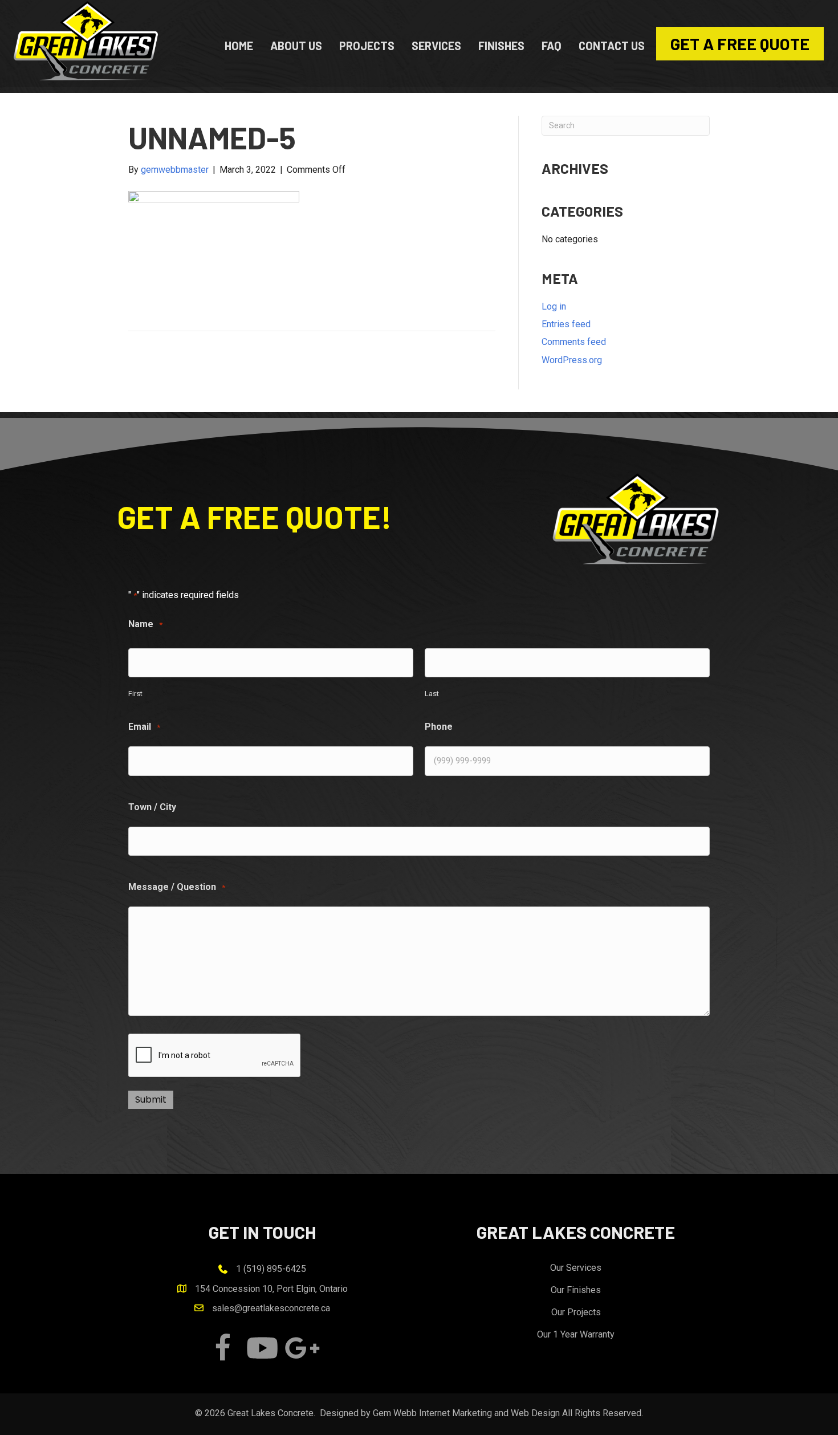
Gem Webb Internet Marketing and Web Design (466, 1413)
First (135, 693)
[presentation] (215, 1056)
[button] (222, 1348)
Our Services (575, 1267)
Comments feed (574, 341)
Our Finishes (576, 1289)
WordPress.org (572, 360)
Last (432, 693)
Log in (554, 306)
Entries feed (566, 324)
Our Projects (576, 1312)
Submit (150, 1099)
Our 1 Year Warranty (576, 1334)
